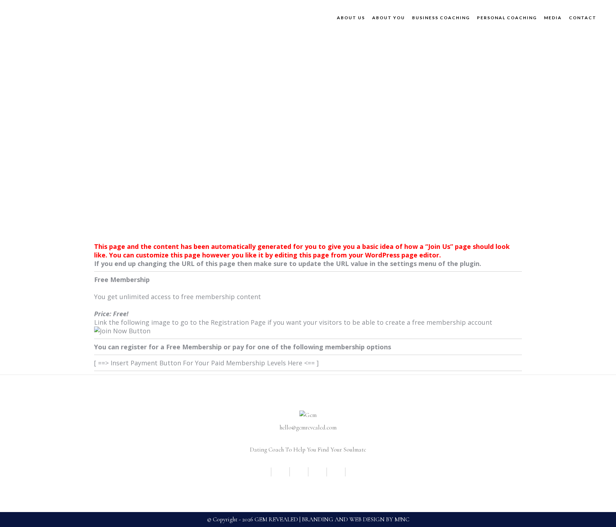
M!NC (402, 519)
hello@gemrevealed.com (308, 427)
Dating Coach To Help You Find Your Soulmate (308, 449)
